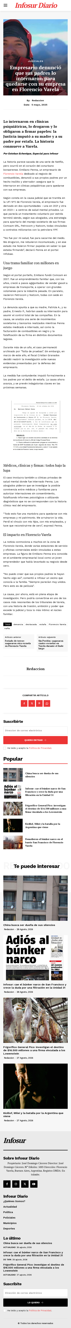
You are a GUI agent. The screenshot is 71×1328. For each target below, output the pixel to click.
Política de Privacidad (40, 748)
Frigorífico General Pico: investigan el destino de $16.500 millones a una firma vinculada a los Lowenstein (45, 808)
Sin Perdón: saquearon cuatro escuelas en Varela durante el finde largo (50, 645)
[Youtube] (33, 1184)
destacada (31, 624)
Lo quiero (34, 1302)
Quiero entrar (33, 740)
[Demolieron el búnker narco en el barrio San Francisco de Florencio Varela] (13, 842)
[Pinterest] (39, 703)
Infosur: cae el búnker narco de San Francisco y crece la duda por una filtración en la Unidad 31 (45, 792)
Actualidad (9, 1247)
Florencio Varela (13, 173)
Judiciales (35, 61)
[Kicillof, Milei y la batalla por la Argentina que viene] (13, 825)
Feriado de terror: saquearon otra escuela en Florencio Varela (18, 643)
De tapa (7, 1259)
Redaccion (38, 100)
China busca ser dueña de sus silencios (41, 775)
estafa (42, 624)
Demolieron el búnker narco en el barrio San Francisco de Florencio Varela (44, 842)
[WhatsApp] (47, 703)
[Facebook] (24, 703)
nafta (7, 628)
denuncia (18, 624)
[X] (31, 703)
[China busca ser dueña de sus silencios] (13, 775)
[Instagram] (15, 1184)
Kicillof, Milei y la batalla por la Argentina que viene (42, 825)
